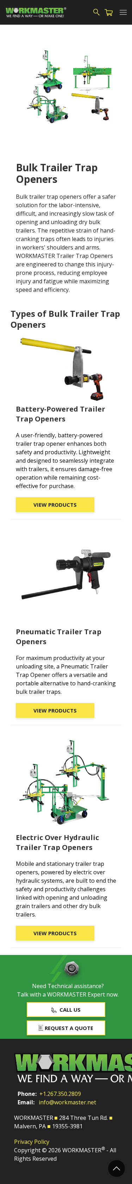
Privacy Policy (31, 1142)
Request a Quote (69, 1027)
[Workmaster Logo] (35, 12)
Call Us (70, 1009)
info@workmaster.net (67, 1102)
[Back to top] (116, 1168)
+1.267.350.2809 (60, 1094)
